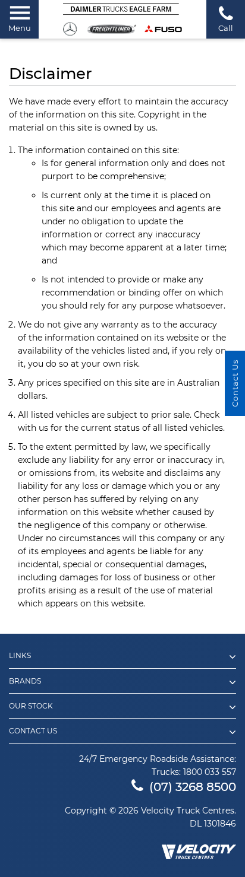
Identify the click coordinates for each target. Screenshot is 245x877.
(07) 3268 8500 (192, 787)
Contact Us (33, 731)
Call (225, 28)
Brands (25, 681)
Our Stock (31, 706)
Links (20, 656)
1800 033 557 (209, 772)
